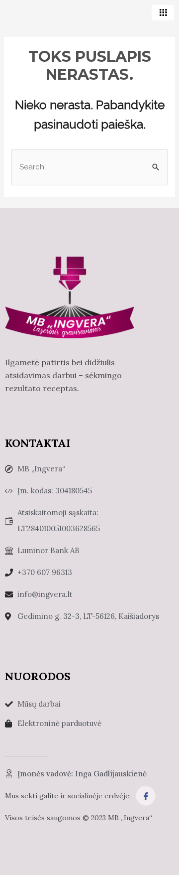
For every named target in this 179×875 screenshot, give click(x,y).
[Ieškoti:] (89, 166)
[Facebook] (146, 796)
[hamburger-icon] (163, 12)
